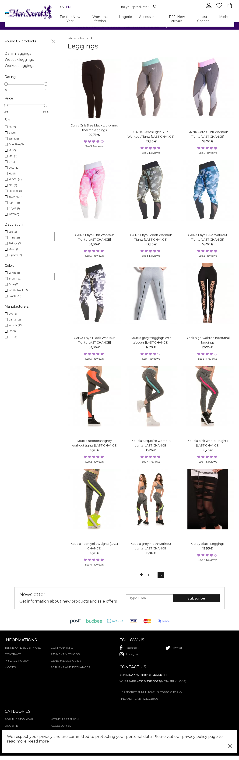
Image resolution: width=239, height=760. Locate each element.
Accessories (148, 17)
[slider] (6, 84)
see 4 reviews (151, 461)
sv (62, 7)
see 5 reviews (94, 146)
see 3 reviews (94, 255)
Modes (10, 667)
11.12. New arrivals (177, 19)
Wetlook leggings (19, 60)
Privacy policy (17, 660)
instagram (133, 654)
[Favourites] (220, 7)
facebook (132, 647)
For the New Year (70, 19)
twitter (177, 647)
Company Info (62, 647)
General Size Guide (66, 660)
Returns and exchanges (70, 667)
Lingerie (125, 17)
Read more (38, 741)
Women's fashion (100, 19)
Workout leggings (19, 66)
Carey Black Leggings (207, 543)
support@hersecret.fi (148, 674)
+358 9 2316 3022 (148, 681)
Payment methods (65, 654)
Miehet (225, 17)
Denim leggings (18, 53)
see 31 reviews (207, 358)
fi (57, 7)
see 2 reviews (151, 152)
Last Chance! (203, 19)
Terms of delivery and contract (23, 651)
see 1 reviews (151, 358)
